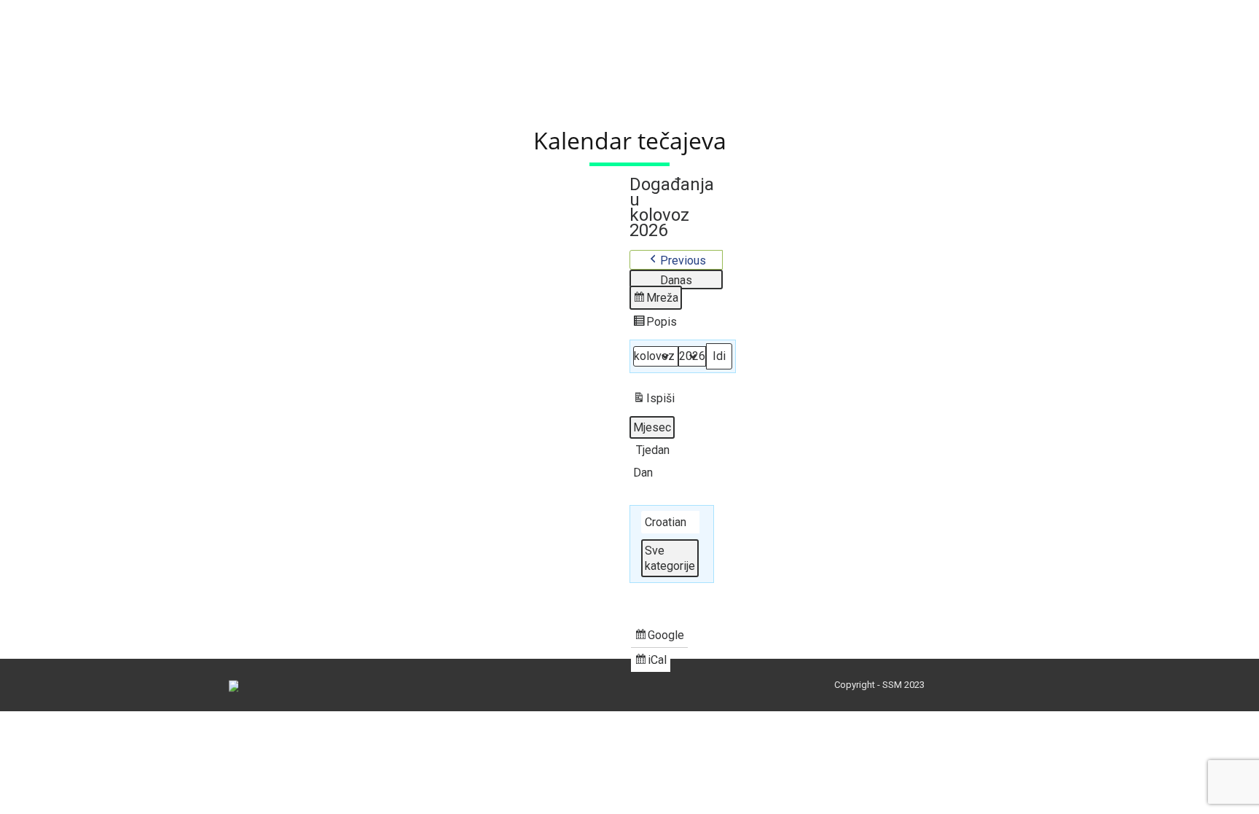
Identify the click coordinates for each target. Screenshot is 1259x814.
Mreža (656, 300)
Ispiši (653, 400)
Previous (683, 260)
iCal (652, 662)
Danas (676, 280)
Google (660, 637)
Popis (656, 324)
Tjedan (653, 450)
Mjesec (652, 427)
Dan (643, 473)
